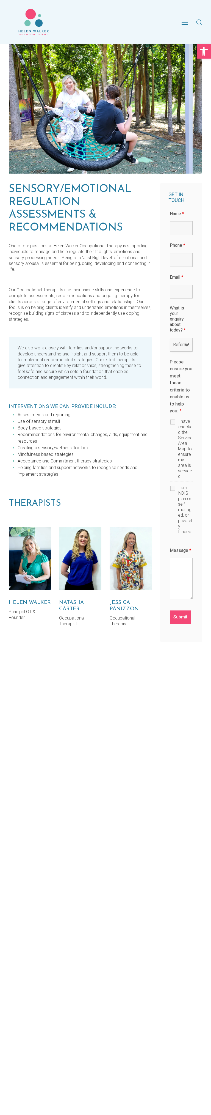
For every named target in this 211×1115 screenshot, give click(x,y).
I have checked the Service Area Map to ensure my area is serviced (185, 449)
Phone (177, 245)
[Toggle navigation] (184, 22)
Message (180, 550)
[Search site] (199, 22)
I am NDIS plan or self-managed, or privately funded (185, 509)
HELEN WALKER (30, 602)
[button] (204, 51)
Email (176, 277)
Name (177, 213)
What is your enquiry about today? (178, 319)
